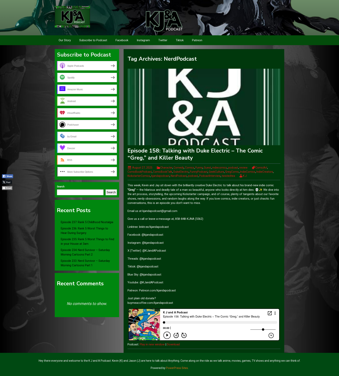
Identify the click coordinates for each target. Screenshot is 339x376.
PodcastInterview (210, 175)
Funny (199, 167)
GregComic (232, 171)
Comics (189, 167)
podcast (233, 167)
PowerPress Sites (177, 368)
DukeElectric (181, 171)
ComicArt (261, 167)
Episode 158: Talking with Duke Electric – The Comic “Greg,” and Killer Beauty (195, 154)
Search (61, 186)
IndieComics (247, 171)
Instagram (143, 40)
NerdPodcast (179, 175)
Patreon (197, 40)
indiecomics (219, 167)
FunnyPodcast (199, 171)
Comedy (179, 167)
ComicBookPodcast (140, 171)
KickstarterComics (139, 175)
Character (166, 167)
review (243, 167)
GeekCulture (216, 171)
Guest (207, 167)
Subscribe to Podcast (93, 40)
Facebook (122, 40)
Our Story (65, 40)
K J (245, 175)
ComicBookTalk (162, 171)
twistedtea (228, 175)
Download (173, 344)
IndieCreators (264, 171)
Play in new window (152, 344)
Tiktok (180, 40)
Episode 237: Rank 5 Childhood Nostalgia (87, 222)
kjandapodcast (160, 175)
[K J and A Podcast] (72, 16)
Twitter (162, 40)
